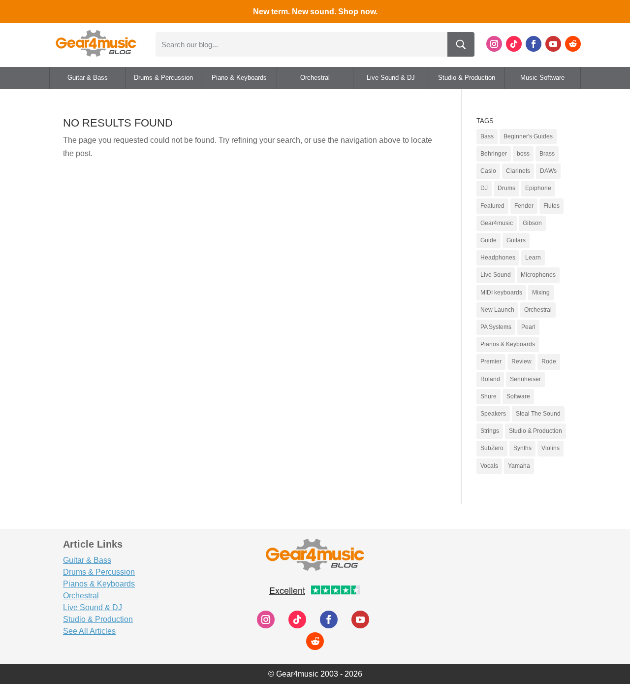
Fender (524, 205)
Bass (487, 136)
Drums (506, 188)
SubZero (492, 448)
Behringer (493, 153)
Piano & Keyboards (239, 77)
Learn (533, 257)
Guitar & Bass (87, 77)
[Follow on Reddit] (573, 44)
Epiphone (538, 188)
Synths (522, 448)
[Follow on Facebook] (533, 44)
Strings (489, 430)
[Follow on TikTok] (514, 44)
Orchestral (315, 77)
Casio (488, 170)
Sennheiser (525, 379)
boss (523, 153)
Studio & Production (466, 77)
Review (521, 361)
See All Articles (89, 631)
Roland (490, 379)
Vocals (489, 465)
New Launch (497, 309)
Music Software (542, 77)
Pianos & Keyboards (507, 344)
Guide (488, 240)
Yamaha (519, 465)
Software (518, 396)
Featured (492, 205)
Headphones (497, 257)
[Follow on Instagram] (494, 44)
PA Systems (495, 327)
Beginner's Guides (528, 136)
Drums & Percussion (163, 77)
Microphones (538, 274)
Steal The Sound (538, 413)
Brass (547, 153)
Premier (491, 361)
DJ (484, 188)
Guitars (516, 240)
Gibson (532, 223)
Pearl (528, 327)
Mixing (541, 292)
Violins (550, 448)
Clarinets (518, 170)
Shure (488, 396)
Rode (548, 361)
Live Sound (495, 274)
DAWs (548, 170)
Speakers (493, 413)
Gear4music (496, 223)
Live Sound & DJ (391, 77)
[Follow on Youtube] (553, 44)
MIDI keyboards (501, 292)
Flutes (551, 205)
